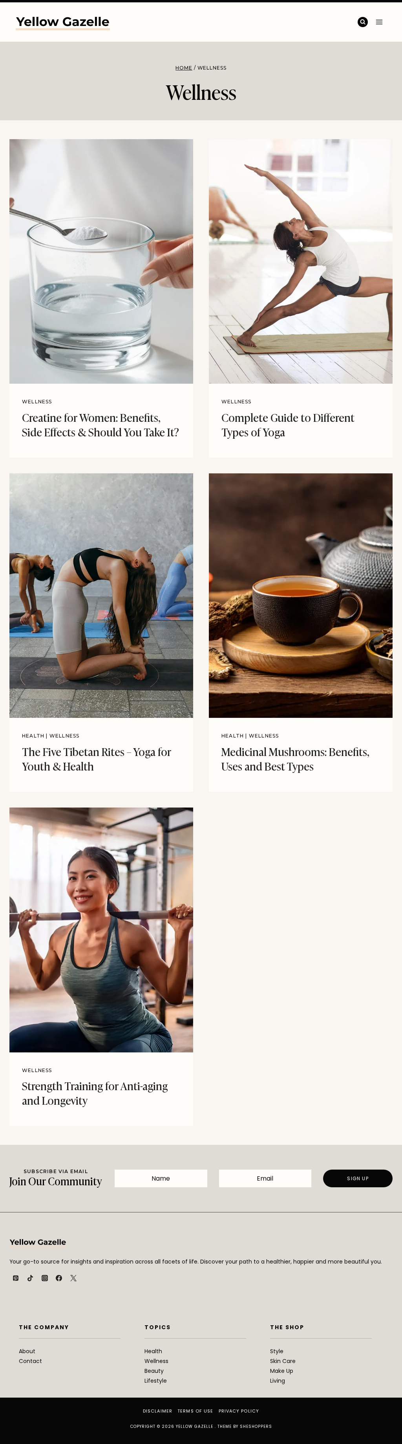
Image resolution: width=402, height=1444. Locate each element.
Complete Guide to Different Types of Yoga (287, 424)
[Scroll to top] (383, 1421)
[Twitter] (73, 1278)
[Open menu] (379, 22)
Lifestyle (155, 1381)
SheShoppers (256, 1426)
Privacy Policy (239, 1411)
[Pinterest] (15, 1278)
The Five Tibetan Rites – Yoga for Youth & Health (96, 758)
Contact (30, 1361)
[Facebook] (59, 1278)
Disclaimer (157, 1411)
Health (33, 736)
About (27, 1351)
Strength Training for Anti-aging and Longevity (95, 1092)
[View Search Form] (363, 22)
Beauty (154, 1371)
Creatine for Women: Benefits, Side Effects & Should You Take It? (100, 424)
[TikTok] (30, 1278)
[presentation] (101, 261)
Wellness (37, 402)
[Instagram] (44, 1278)
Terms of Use (195, 1411)
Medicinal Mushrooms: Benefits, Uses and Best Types (295, 758)
